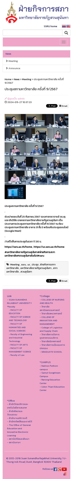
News (8, 54)
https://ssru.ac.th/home (18, 247)
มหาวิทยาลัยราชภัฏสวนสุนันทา (35, 268)
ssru (23, 264)
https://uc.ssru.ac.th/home (49, 247)
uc (28, 264)
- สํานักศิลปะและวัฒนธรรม (15, 413)
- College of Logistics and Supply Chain (51, 329)
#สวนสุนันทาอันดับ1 (27, 256)
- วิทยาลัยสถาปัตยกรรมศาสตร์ (50, 308)
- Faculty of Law (16, 355)
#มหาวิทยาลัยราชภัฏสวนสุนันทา (21, 252)
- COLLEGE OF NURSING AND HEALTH (52, 301)
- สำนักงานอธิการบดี (17, 418)
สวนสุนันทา (26, 272)
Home (8, 79)
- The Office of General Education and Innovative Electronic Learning (19, 430)
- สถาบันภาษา (14, 442)
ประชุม (35, 264)
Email (64, 106)
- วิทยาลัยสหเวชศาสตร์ (51, 313)
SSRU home (50, 26)
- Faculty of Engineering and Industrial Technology (20, 338)
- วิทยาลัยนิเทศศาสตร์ (50, 341)
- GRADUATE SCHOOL (51, 351)
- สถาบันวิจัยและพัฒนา (18, 439)
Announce (14, 68)
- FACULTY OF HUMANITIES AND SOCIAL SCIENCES (17, 327)
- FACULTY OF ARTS (18, 344)
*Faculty (11, 306)
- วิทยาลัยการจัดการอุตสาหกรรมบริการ (50, 336)
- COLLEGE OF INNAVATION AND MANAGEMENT (48, 320)
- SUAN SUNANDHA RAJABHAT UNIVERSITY (19, 301)
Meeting (13, 61)
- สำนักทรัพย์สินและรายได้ (19, 421)
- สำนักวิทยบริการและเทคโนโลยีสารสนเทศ (17, 405)
